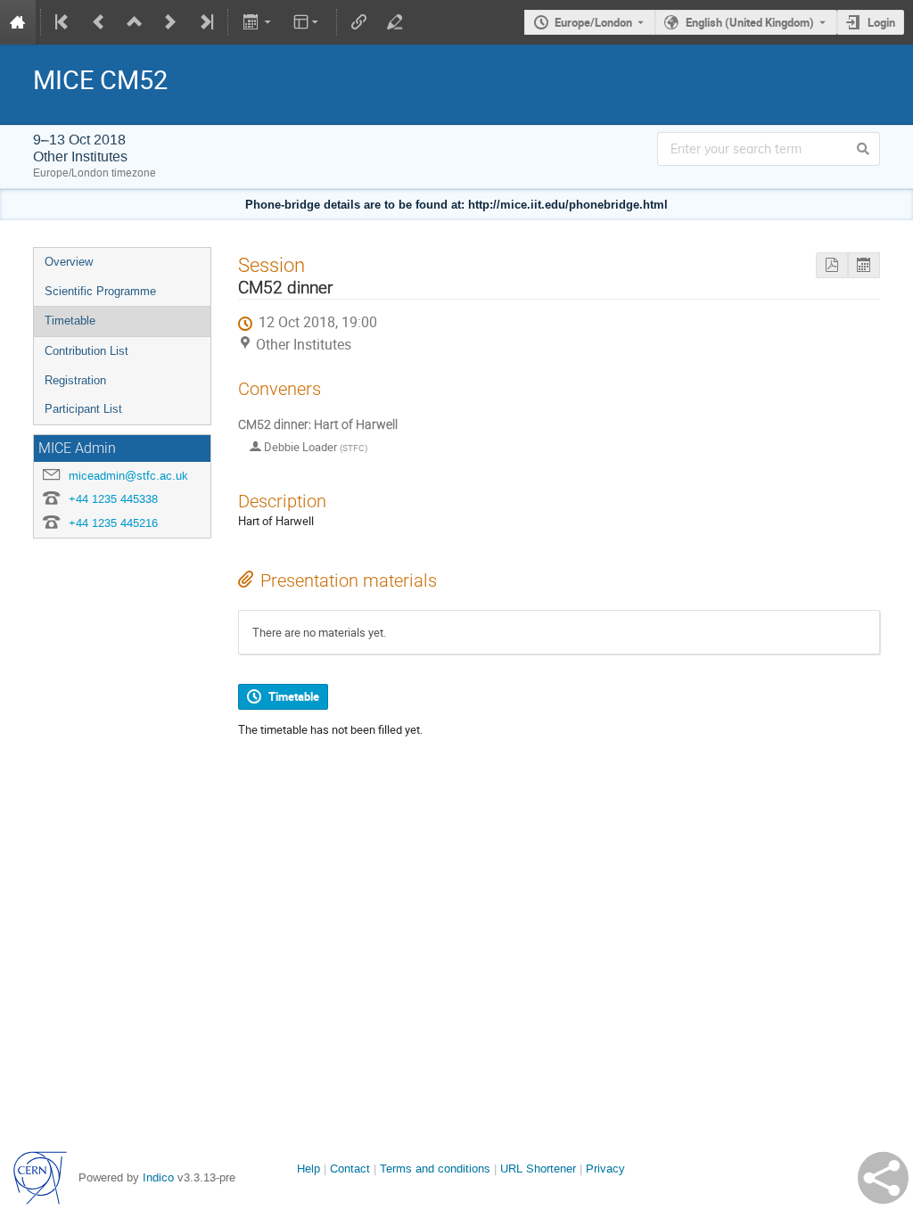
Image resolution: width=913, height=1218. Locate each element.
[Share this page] (883, 1178)
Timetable (70, 320)
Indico (158, 1177)
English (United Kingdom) (750, 22)
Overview (69, 261)
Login (881, 22)
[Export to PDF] (832, 265)
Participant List (83, 409)
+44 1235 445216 (113, 523)
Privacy (605, 1168)
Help (308, 1168)
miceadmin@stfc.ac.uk (128, 475)
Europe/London (593, 22)
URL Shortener (538, 1168)
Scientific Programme (100, 291)
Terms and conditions (435, 1168)
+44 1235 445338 (113, 498)
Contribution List (86, 351)
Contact (350, 1168)
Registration (75, 380)
